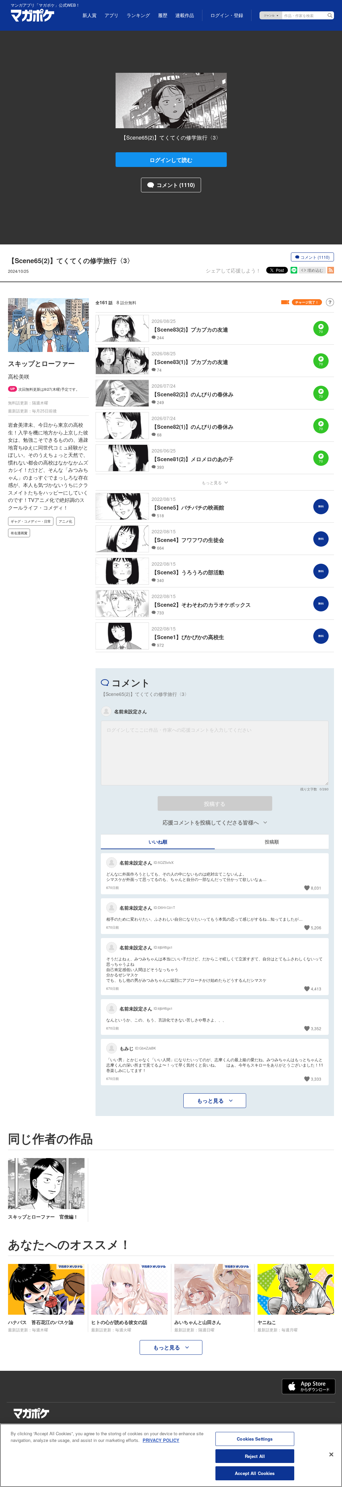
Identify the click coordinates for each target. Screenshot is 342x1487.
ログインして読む (171, 160)
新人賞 (89, 15)
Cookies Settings (255, 1439)
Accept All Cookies (255, 1473)
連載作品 (184, 15)
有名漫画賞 (19, 533)
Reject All (255, 1456)
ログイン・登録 (226, 15)
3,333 (316, 1078)
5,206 (316, 927)
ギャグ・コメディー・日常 (31, 521)
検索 (330, 15)
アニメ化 (65, 521)
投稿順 (272, 841)
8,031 (316, 887)
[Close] (331, 1454)
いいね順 (158, 841)
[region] (171, 1455)
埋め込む (315, 270)
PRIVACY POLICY (161, 1440)
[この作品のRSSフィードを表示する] (330, 270)
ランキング (138, 15)
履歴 (162, 15)
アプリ (112, 15)
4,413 (316, 988)
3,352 (316, 1028)
